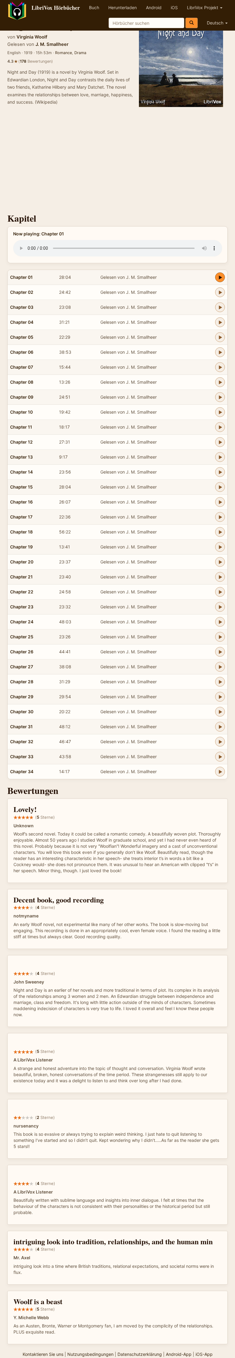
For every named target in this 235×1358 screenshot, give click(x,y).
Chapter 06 (21, 352)
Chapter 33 (21, 756)
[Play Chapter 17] (220, 517)
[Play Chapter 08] (220, 382)
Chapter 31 (21, 726)
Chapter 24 (21, 621)
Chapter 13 (21, 456)
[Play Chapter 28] (220, 682)
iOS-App (204, 1354)
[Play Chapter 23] (220, 607)
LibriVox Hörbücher (56, 8)
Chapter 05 (21, 337)
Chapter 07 (21, 367)
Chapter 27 (21, 666)
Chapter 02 (21, 292)
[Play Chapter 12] (220, 442)
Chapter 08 (21, 382)
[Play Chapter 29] (220, 697)
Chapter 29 (21, 696)
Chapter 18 (21, 531)
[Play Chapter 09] (220, 397)
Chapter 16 (21, 501)
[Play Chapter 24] (220, 622)
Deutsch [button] (216, 22)
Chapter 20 (21, 561)
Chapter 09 (21, 397)
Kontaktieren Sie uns (43, 1354)
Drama (80, 52)
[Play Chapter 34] (220, 772)
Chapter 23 (21, 606)
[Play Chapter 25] (220, 637)
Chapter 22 (21, 591)
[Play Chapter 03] (220, 307)
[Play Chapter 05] (220, 337)
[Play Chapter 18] (220, 532)
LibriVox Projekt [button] (203, 7)
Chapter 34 (21, 771)
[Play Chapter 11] (220, 427)
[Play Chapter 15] (220, 487)
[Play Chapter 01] (220, 277)
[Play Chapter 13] (220, 457)
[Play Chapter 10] (220, 412)
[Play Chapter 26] (220, 652)
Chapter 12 (21, 442)
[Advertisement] (117, 161)
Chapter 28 (21, 681)
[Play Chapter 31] (220, 727)
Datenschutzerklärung (140, 1354)
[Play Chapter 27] (220, 667)
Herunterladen (122, 7)
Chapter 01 (21, 277)
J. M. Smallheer (52, 44)
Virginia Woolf (32, 37)
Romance (63, 52)
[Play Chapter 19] (220, 547)
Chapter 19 (21, 546)
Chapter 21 (21, 576)
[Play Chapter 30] (220, 712)
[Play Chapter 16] (220, 502)
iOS (174, 7)
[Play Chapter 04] (220, 322)
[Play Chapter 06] (220, 352)
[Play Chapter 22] (220, 592)
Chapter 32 (21, 741)
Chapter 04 (21, 322)
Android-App (179, 1354)
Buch (94, 7)
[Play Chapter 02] (220, 292)
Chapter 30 (21, 711)
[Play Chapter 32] (220, 742)
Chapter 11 (21, 427)
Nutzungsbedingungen (90, 1354)
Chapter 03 (21, 307)
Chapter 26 (21, 651)
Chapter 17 (21, 516)
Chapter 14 (21, 471)
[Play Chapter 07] (220, 367)
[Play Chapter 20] (220, 562)
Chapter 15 (21, 486)
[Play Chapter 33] (220, 757)
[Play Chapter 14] (220, 472)
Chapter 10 (21, 412)
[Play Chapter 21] (220, 577)
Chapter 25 (21, 636)
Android (154, 7)
